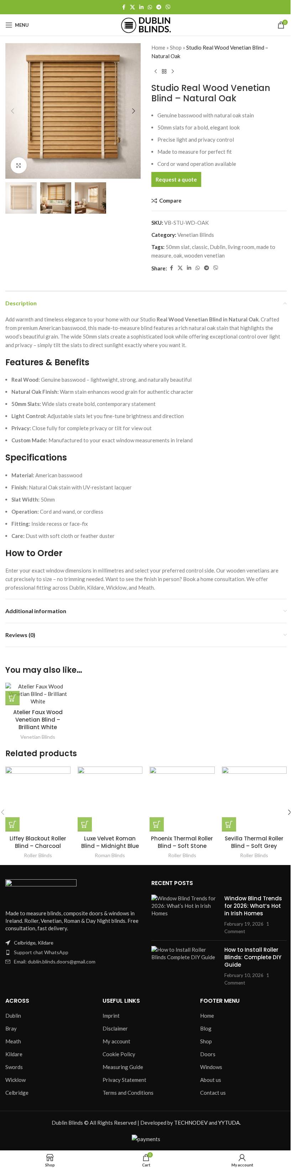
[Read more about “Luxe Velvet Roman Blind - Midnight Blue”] (85, 824)
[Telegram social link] (158, 7)
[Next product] (172, 71)
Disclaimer (115, 1028)
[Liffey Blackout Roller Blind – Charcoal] (38, 799)
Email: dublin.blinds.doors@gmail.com (54, 961)
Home (158, 47)
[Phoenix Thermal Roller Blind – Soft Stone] (182, 799)
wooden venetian (204, 255)
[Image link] (41, 890)
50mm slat (178, 247)
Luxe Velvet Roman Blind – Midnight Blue (110, 842)
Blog (206, 1028)
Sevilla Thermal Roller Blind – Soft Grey (254, 842)
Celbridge (16, 1092)
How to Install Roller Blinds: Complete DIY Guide (252, 957)
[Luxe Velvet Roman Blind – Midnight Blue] (110, 799)
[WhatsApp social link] (150, 7)
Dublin (217, 247)
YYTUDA (229, 1122)
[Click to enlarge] (19, 165)
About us (210, 1080)
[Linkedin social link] (141, 7)
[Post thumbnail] (185, 915)
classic (200, 247)
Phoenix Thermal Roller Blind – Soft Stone (182, 842)
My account (116, 1041)
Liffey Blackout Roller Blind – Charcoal (38, 842)
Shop (176, 47)
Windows (211, 1067)
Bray (11, 1028)
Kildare (13, 1054)
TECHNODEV (191, 1122)
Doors (207, 1054)
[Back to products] (164, 71)
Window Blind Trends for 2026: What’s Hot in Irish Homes (253, 906)
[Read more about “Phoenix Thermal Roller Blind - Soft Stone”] (157, 824)
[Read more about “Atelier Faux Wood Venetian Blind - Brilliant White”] (12, 698)
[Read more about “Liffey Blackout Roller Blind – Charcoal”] (12, 824)
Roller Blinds (38, 855)
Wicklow (15, 1080)
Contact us (213, 1092)
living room (241, 247)
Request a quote (176, 179)
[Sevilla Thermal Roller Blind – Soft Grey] (254, 799)
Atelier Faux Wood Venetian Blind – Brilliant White (38, 719)
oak (177, 255)
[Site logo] (146, 24)
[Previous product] (155, 71)
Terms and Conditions (128, 1092)
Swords (14, 1067)
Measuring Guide (123, 1067)
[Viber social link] (168, 7)
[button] (12, 111)
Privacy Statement (124, 1080)
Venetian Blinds (195, 235)
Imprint (111, 1015)
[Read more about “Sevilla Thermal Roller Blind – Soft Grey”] (229, 824)
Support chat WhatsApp (41, 952)
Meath (13, 1041)
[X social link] (132, 7)
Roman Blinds (110, 855)
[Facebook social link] (123, 7)
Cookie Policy (119, 1054)
